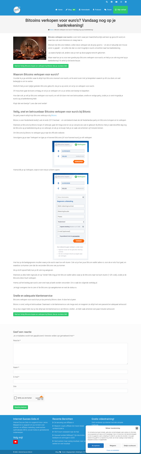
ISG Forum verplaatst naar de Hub (66, 432)
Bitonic (54, 115)
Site (14, 386)
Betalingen (79, 452)
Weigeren (113, 446)
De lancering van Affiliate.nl (64, 423)
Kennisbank (85, 10)
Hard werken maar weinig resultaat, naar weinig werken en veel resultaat (70, 442)
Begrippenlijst (71, 452)
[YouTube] (15, 442)
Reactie (17, 340)
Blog (71, 10)
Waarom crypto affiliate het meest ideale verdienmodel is (68, 427)
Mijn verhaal (121, 10)
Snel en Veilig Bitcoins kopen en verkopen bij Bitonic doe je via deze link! (41, 66)
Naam (16, 367)
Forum (109, 10)
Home (60, 10)
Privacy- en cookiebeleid (113, 450)
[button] (137, 428)
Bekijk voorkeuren (130, 446)
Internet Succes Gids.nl (25, 452)
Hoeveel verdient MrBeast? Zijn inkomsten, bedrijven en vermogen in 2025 (68, 436)
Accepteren (96, 446)
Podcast (98, 10)
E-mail (16, 377)
